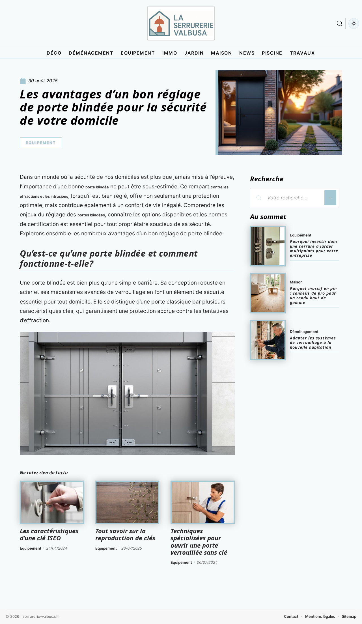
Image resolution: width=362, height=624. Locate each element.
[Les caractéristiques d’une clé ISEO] (51, 502)
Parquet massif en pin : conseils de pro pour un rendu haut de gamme (313, 295)
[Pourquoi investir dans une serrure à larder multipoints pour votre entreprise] (268, 246)
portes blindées (91, 215)
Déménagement (304, 331)
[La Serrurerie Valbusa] (181, 23)
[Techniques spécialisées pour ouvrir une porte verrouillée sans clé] (202, 502)
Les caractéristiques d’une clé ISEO (49, 534)
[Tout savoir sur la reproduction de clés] (127, 502)
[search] (339, 23)
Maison (296, 282)
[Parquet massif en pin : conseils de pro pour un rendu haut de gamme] (268, 293)
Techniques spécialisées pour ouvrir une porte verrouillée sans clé (199, 541)
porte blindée (97, 187)
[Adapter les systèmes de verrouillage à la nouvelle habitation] (268, 340)
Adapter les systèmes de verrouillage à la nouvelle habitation (313, 342)
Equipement (41, 142)
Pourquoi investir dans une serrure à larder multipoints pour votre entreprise (314, 248)
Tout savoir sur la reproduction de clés (125, 534)
